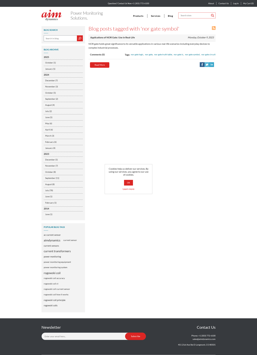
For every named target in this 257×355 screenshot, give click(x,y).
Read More (100, 65)
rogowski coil (52, 273)
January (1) (50, 69)
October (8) (50, 172)
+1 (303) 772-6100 (140, 3)
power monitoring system (55, 267)
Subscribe (135, 336)
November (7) (51, 165)
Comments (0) (97, 54)
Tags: (127, 54)
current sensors (51, 245)
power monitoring (52, 256)
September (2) (51, 99)
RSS (214, 28)
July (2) (48, 111)
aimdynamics (52, 240)
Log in (236, 3)
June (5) (48, 117)
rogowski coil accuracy (54, 278)
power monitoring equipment (57, 262)
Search (213, 15)
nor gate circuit (208, 54)
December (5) (51, 159)
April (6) (49, 129)
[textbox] (63, 38)
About (211, 3)
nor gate (149, 54)
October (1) (50, 62)
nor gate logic (137, 54)
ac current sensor (52, 234)
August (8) (50, 184)
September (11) (52, 178)
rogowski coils (51, 305)
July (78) (49, 190)
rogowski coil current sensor (57, 289)
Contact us (223, 3)
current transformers (57, 251)
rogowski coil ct (51, 283)
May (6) (48, 123)
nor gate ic (178, 54)
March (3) (49, 135)
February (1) (51, 202)
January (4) (50, 148)
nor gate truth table (163, 54)
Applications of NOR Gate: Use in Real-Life (112, 37)
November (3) (51, 86)
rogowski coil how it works (56, 294)
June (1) (48, 196)
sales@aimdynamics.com (204, 339)
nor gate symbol (192, 54)
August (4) (50, 105)
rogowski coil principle (54, 300)
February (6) (51, 142)
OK (128, 182)
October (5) (50, 92)
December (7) (51, 80)
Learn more (128, 188)
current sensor (70, 240)
